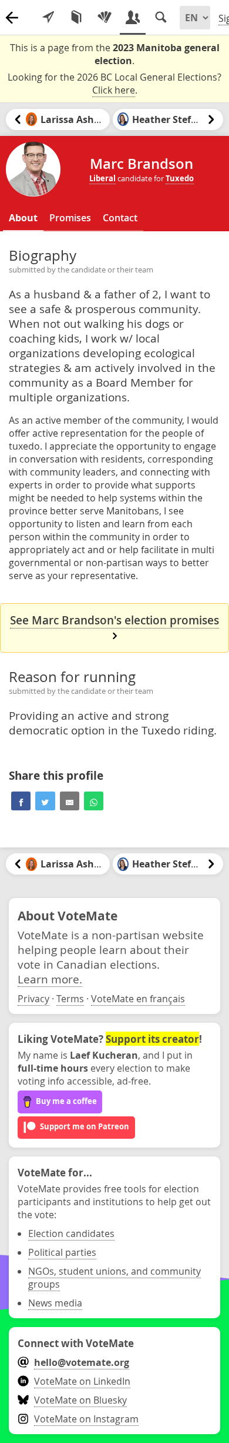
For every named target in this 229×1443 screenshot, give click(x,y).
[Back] (11, 17)
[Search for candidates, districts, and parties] (161, 17)
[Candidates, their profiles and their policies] (133, 17)
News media (55, 1302)
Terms (70, 998)
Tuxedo (180, 178)
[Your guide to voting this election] (48, 17)
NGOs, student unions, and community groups (114, 1278)
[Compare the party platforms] (76, 17)
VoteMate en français (138, 998)
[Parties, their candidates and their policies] (104, 17)
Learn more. (50, 979)
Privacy (33, 998)
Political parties (62, 1252)
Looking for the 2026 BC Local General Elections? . (114, 84)
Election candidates (71, 1233)
